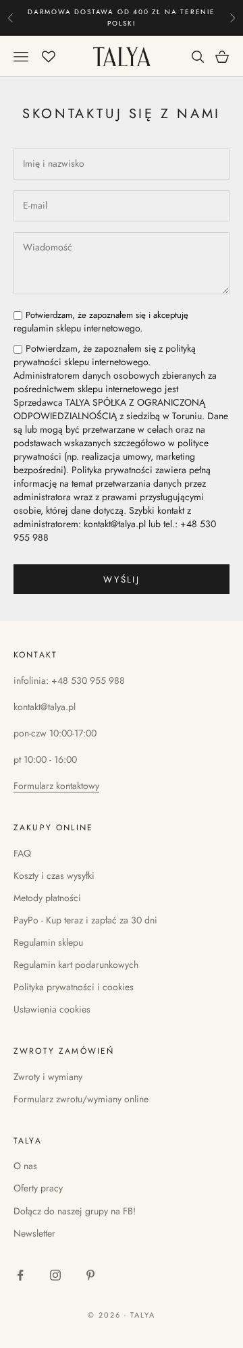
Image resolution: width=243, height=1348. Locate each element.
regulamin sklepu (47, 328)
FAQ (22, 853)
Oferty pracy (38, 1188)
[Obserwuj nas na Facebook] (20, 1275)
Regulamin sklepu (48, 942)
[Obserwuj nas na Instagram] (55, 1275)
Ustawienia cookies (52, 1009)
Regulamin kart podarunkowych (76, 964)
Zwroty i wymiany (48, 1076)
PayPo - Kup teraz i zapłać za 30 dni (85, 920)
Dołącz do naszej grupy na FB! (75, 1211)
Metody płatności (47, 898)
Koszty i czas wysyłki (54, 875)
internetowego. (101, 321)
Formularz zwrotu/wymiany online (81, 1099)
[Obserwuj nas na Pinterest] (90, 1275)
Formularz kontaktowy (56, 785)
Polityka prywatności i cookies (74, 987)
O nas (25, 1165)
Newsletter (34, 1233)
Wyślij (121, 579)
